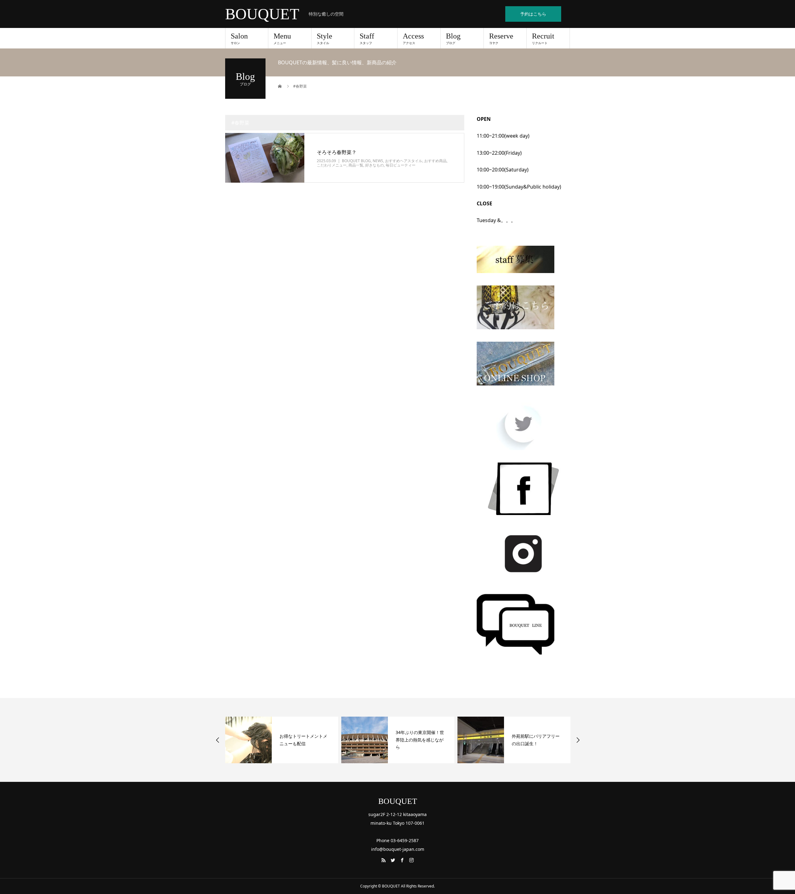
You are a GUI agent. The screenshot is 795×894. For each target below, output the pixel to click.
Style (324, 38)
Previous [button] (218, 740)
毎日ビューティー (401, 165)
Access (413, 38)
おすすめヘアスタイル (403, 160)
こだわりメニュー (332, 165)
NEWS (378, 160)
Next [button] (578, 740)
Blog (453, 38)
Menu (282, 38)
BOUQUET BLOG (356, 160)
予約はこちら (533, 14)
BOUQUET (262, 14)
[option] (281, 740)
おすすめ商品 (435, 160)
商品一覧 (355, 165)
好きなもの (374, 165)
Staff (367, 38)
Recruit (543, 38)
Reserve (501, 38)
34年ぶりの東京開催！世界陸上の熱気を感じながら (303, 739)
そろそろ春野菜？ (337, 152)
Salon (239, 38)
